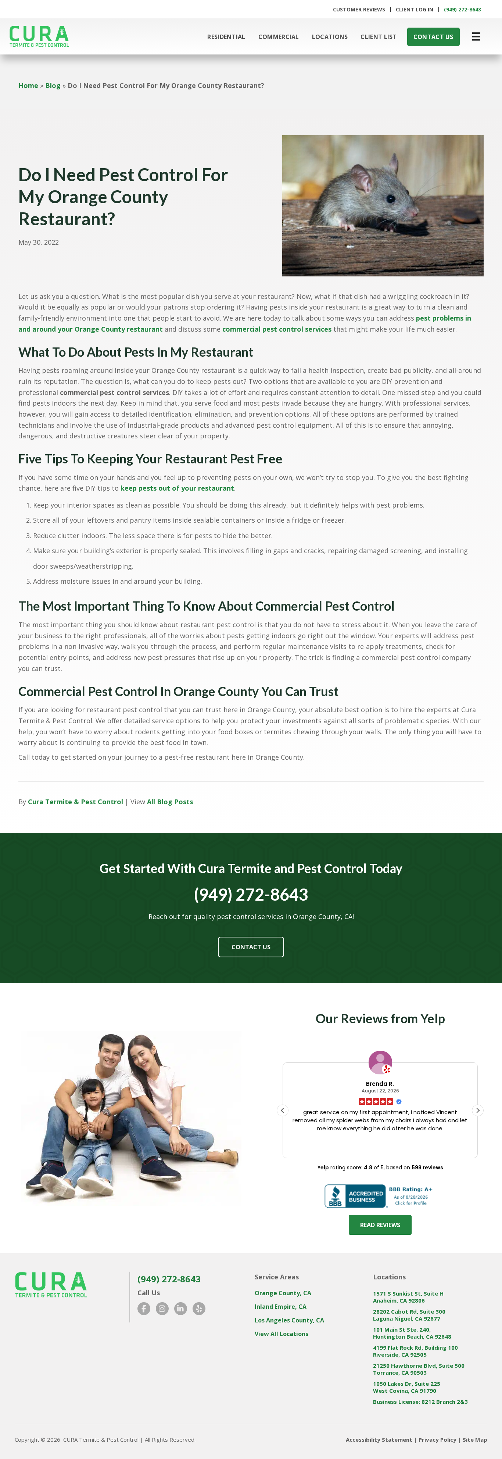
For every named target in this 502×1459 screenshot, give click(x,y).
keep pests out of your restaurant (177, 488)
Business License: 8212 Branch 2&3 (420, 1401)
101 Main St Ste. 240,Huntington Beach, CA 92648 (412, 1333)
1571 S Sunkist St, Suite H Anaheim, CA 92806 (408, 1297)
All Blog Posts (170, 801)
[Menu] (476, 36)
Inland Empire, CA (280, 1307)
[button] (477, 1110)
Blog (53, 85)
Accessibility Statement (379, 1439)
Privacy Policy (437, 1439)
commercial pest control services (276, 329)
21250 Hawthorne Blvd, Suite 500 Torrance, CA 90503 (419, 1369)
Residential (226, 37)
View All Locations (281, 1334)
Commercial (278, 37)
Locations (330, 37)
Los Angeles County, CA (289, 1320)
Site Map (475, 1439)
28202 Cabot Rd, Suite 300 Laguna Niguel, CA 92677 (409, 1315)
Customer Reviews (359, 9)
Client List (379, 37)
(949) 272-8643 (462, 9)
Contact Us (433, 37)
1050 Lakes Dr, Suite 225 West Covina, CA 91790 (406, 1387)
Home (28, 85)
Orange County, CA (283, 1293)
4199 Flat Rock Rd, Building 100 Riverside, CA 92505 (415, 1351)
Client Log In (414, 9)
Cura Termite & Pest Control (75, 801)
